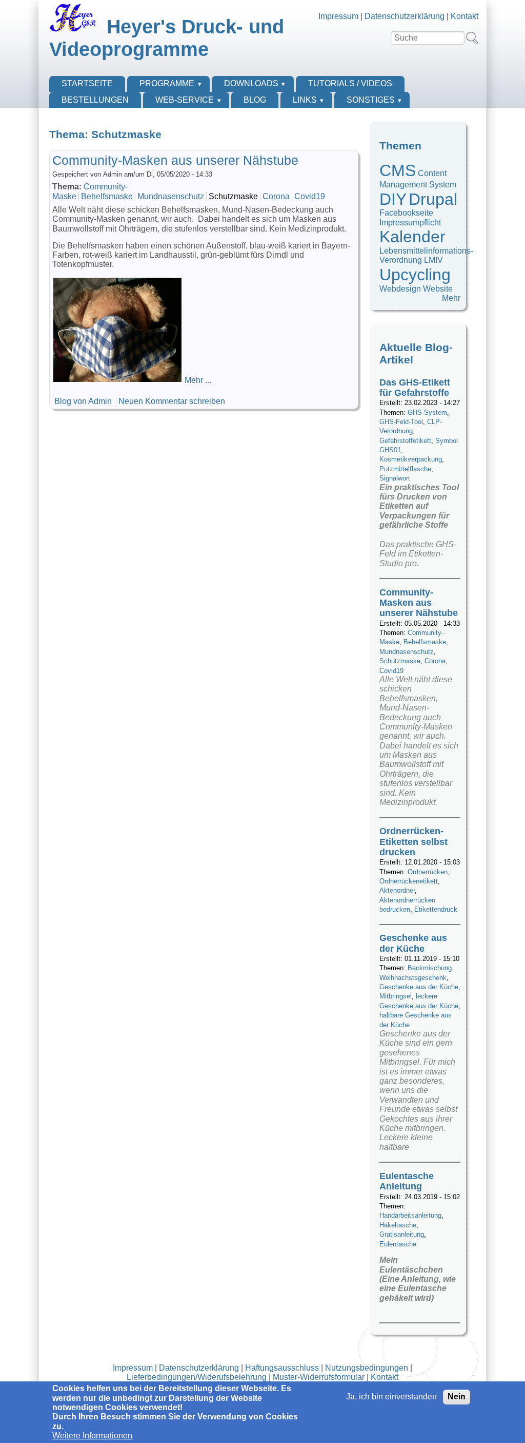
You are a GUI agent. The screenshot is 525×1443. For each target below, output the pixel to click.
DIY (393, 199)
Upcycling (415, 274)
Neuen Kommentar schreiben (171, 401)
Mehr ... (198, 380)
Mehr (451, 298)
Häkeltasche (397, 1225)
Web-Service (184, 99)
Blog (255, 99)
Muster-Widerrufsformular (319, 1377)
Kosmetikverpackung (410, 459)
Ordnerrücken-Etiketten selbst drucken (413, 841)
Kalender (412, 236)
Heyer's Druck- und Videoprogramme (166, 37)
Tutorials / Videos (350, 83)
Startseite (87, 83)
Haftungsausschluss (282, 1367)
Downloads (251, 83)
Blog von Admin (83, 401)
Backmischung (430, 968)
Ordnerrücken (428, 872)
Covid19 (309, 196)
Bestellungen (95, 99)
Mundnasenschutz (170, 196)
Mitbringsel (395, 996)
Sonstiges (371, 99)
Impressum (338, 16)
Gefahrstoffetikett (405, 441)
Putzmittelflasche (405, 469)
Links (305, 99)
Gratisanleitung (401, 1234)
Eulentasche (397, 1244)
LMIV (433, 260)
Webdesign (400, 288)
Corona (276, 196)
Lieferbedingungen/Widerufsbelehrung (197, 1377)
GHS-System (427, 412)
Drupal (433, 199)
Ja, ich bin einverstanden (391, 1396)
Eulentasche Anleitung (406, 1181)
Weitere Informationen (92, 1435)
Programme (166, 83)
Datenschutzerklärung (405, 16)
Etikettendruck (435, 909)
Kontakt (464, 16)
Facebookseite (406, 212)
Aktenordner (397, 890)
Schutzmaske (233, 196)
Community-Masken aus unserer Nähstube (175, 160)
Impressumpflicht (410, 222)
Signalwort (394, 478)
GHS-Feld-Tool (401, 422)
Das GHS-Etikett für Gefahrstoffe (414, 387)
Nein (457, 1396)
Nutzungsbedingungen (366, 1367)
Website (438, 288)
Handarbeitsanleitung (410, 1215)
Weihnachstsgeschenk (413, 978)
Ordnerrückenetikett (408, 881)
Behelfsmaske (107, 196)
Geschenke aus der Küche (413, 943)
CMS (397, 170)
